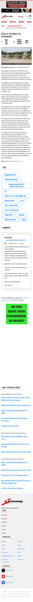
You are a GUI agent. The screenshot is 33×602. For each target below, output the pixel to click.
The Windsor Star (16, 161)
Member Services (7, 556)
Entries (4, 22)
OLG (5, 191)
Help (19, 552)
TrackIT (21, 22)
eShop (29, 22)
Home (3, 533)
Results (13, 22)
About (19, 556)
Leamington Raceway (11, 179)
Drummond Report (10, 175)
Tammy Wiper (8, 215)
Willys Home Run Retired (12, 488)
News (2, 26)
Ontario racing (9, 201)
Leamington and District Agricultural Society (17, 185)
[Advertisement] (16, 355)
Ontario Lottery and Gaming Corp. (15, 196)
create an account (6, 300)
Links (19, 545)
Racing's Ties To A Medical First (14, 475)
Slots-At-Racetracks (11, 210)
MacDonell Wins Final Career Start (16, 405)
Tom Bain (21, 215)
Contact (20, 559)
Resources (21, 549)
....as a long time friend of (14, 240)
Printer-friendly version (19, 42)
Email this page (6, 42)
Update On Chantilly (10, 426)
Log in (24, 298)
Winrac (24, 220)
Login (21, 17)
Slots (22, 201)
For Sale (4, 552)
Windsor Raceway (10, 220)
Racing (4, 541)
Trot (3, 549)
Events (19, 541)
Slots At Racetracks (11, 205)
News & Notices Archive (14, 26)
